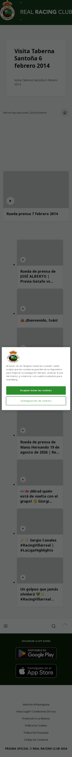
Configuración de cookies (36, 400)
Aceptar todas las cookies (36, 390)
